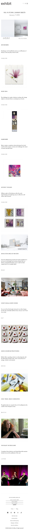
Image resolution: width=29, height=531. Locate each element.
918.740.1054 (14, 516)
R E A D (3, 270)
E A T (2, 318)
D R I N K (3, 366)
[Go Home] (6, 3)
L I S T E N (3, 459)
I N (2, 58)
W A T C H (3, 412)
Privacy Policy (14, 518)
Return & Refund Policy (14, 520)
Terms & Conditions (14, 525)
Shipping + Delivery (14, 523)
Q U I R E (5, 58)
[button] (23, 3)
